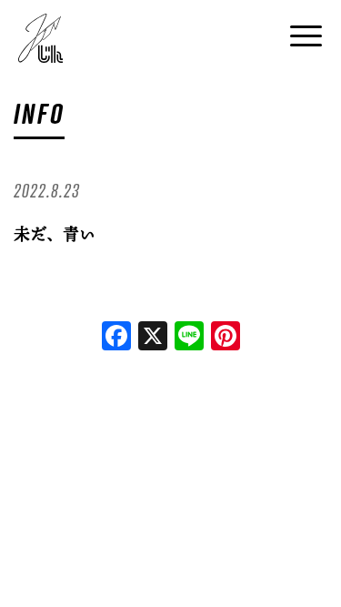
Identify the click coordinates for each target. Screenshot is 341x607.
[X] (153, 337)
